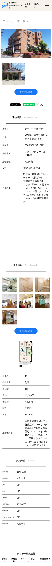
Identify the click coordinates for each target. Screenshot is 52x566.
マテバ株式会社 (27, 553)
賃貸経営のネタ (45, 560)
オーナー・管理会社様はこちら (16, 5)
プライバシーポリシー (28, 560)
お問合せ (4, 560)
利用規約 (14, 560)
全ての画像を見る (26, 92)
